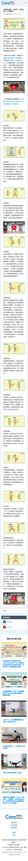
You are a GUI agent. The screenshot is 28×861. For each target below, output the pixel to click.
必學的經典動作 (10, 58)
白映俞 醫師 (8, 14)
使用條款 (14, 828)
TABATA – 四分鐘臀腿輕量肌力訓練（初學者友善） (13, 721)
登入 (14, 835)
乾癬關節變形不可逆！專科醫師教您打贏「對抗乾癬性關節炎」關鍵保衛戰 (13, 693)
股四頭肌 (11, 60)
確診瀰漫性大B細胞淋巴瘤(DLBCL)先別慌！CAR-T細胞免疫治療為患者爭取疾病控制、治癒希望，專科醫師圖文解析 (13, 664)
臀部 (20, 58)
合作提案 (14, 825)
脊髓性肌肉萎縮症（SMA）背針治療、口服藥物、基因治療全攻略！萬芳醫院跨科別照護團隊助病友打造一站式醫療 (14, 800)
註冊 (14, 833)
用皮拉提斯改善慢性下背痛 (12, 773)
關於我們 (14, 823)
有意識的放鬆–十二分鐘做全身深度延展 (14, 747)
